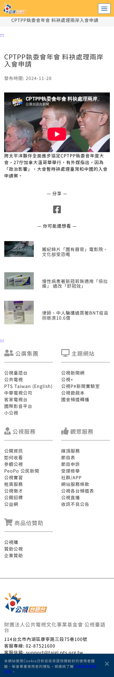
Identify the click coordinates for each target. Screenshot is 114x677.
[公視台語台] (57, 8)
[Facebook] (57, 210)
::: (2, 34)
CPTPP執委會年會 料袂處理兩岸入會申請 (55, 20)
